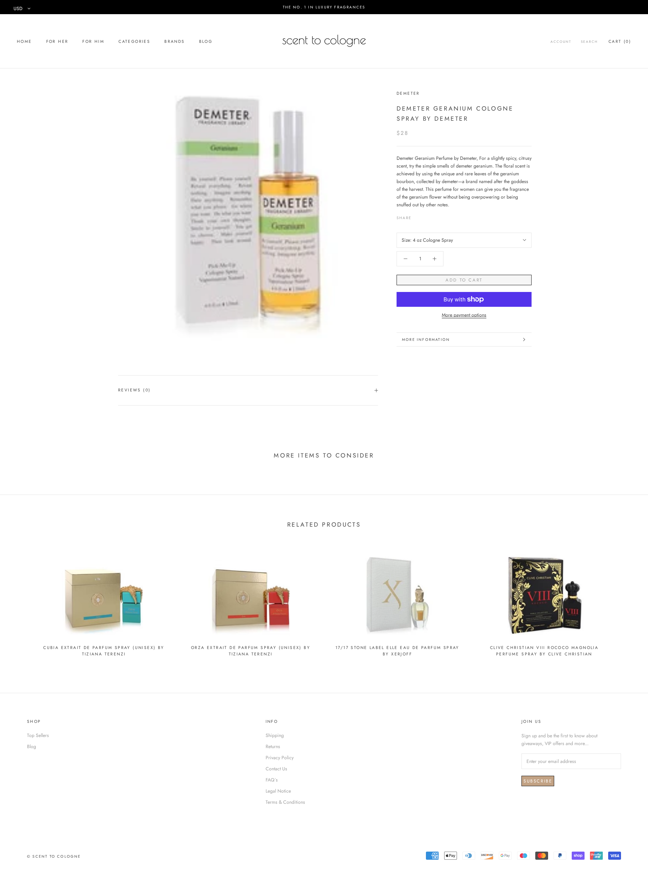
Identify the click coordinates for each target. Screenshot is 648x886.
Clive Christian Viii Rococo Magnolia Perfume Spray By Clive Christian (544, 651)
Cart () (620, 41)
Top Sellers (38, 735)
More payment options (464, 315)
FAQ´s (272, 779)
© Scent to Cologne (54, 856)
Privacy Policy (280, 757)
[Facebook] (418, 216)
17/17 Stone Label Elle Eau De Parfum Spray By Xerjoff (397, 651)
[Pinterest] (435, 216)
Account (560, 41)
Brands (174, 41)
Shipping (275, 735)
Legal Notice (278, 791)
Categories (134, 41)
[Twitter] (427, 216)
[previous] (21, 602)
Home (24, 41)
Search (589, 41)
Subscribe (537, 781)
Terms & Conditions (285, 802)
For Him (93, 41)
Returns (273, 746)
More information (426, 339)
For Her (57, 41)
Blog (206, 41)
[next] (626, 602)
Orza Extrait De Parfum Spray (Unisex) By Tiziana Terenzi (250, 651)
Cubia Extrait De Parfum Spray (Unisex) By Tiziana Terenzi (103, 651)
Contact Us (276, 768)
